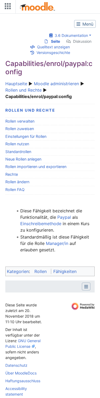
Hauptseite (16, 83)
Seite (55, 41)
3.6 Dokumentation (70, 35)
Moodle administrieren (56, 83)
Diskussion (82, 41)
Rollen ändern (17, 182)
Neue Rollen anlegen (23, 159)
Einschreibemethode (40, 223)
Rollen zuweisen (19, 128)
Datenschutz (16, 365)
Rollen (40, 271)
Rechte (11, 174)
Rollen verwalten (19, 121)
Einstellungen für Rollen (25, 136)
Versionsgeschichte (53, 52)
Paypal (64, 217)
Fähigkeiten (65, 271)
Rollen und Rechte (23, 90)
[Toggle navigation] (6, 7)
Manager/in (57, 243)
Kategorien (18, 271)
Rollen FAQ (15, 189)
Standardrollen (18, 151)
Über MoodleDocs (21, 373)
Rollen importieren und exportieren (35, 166)
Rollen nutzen (17, 144)
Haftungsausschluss (22, 381)
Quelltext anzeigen (53, 47)
